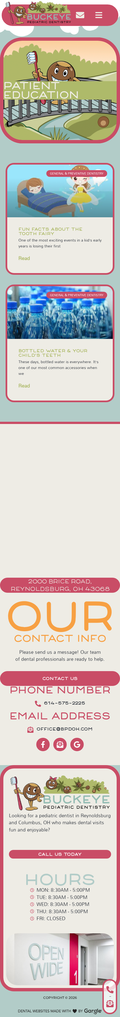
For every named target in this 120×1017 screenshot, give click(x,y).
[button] (99, 15)
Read (24, 258)
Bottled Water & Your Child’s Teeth (52, 353)
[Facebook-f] (43, 744)
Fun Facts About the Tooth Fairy (50, 231)
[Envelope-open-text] (60, 744)
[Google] (77, 744)
